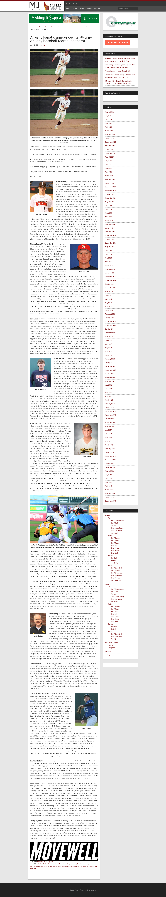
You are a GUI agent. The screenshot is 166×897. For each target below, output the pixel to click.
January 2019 (109, 452)
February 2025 (110, 179)
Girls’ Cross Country (117, 528)
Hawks (45, 861)
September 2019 (110, 422)
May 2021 (108, 348)
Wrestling (114, 639)
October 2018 (109, 464)
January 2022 (109, 318)
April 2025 (108, 172)
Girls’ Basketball (116, 575)
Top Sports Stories (111, 643)
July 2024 (108, 206)
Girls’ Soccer (115, 548)
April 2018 (108, 486)
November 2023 (110, 235)
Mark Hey (73, 866)
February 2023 (110, 269)
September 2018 (110, 467)
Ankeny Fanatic (53, 6)
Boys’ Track (115, 543)
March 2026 (109, 131)
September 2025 (110, 153)
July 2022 (108, 295)
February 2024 (110, 224)
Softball (113, 560)
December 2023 (110, 232)
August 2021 (109, 336)
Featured (73, 864)
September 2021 (110, 333)
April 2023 (108, 262)
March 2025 (109, 176)
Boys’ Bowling (115, 570)
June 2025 (108, 164)
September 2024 (110, 198)
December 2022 (110, 277)
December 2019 (110, 411)
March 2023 (109, 265)
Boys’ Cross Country (117, 521)
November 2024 (110, 191)
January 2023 (109, 273)
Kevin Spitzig (66, 866)
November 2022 (110, 280)
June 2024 (108, 209)
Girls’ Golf (114, 545)
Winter (110, 565)
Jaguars (50, 861)
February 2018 (110, 493)
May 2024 (108, 213)
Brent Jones (59, 864)
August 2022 (109, 292)
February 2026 (110, 134)
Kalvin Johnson (48, 866)
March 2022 (109, 310)
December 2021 (110, 321)
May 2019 (108, 437)
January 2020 (109, 407)
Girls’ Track (114, 553)
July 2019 (108, 430)
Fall (109, 518)
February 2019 (110, 449)
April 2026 (108, 127)
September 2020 (110, 378)
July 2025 (108, 161)
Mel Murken (89, 866)
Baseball (40, 861)
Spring (110, 535)
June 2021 (108, 344)
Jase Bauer (80, 864)
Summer (111, 555)
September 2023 (110, 243)
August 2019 (109, 426)
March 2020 (109, 400)
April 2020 (108, 396)
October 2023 (109, 239)
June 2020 (108, 389)
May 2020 (108, 393)
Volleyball (114, 533)
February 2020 (110, 404)
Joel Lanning (39, 866)
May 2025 (108, 168)
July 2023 (108, 250)
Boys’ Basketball (116, 568)
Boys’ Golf (114, 523)
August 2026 (109, 112)
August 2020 (109, 381)
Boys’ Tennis (115, 540)
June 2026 (108, 120)
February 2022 (110, 314)
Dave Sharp (66, 864)
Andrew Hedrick (43, 864)
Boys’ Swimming (116, 573)
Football (113, 526)
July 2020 (108, 385)
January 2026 (109, 138)
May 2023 (108, 258)
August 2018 (109, 471)
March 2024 (109, 220)
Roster (116, 563)
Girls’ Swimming (116, 530)
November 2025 (110, 146)
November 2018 (110, 460)
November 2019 (110, 415)
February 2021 (110, 359)
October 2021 (109, 329)
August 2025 (109, 157)
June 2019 (108, 434)
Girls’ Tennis (115, 550)
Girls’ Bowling (115, 578)
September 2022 (110, 288)
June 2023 (108, 254)
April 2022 (108, 307)
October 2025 (109, 149)
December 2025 (110, 142)
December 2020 (110, 366)
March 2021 (109, 355)
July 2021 (108, 340)
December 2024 (110, 187)
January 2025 (109, 183)
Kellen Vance (57, 866)
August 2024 (109, 202)
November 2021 (110, 325)
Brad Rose (51, 864)
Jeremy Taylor (88, 864)
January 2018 (109, 497)
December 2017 (110, 501)
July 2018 (108, 475)
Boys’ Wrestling (116, 580)
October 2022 (109, 284)
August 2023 (109, 247)
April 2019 (108, 441)
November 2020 (110, 370)
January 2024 (109, 228)
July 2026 (108, 116)
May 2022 (108, 303)
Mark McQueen (81, 866)
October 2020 (109, 374)
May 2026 (108, 123)
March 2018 (109, 490)
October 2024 (109, 194)
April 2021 (108, 351)
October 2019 (109, 419)
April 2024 (108, 217)
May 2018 (108, 482)
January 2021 (109, 363)
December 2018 (110, 456)
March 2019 (109, 445)
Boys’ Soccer (115, 538)
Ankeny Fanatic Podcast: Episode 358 (117, 71)
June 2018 (108, 479)
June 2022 (108, 299)
